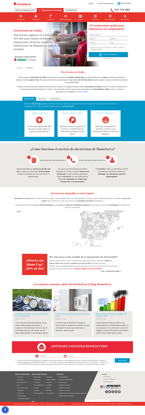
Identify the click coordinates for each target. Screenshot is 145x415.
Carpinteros (49, 377)
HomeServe (20, 68)
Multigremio (20, 390)
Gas (18, 385)
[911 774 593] (112, 9)
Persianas (36, 390)
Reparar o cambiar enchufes (72, 113)
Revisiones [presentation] (42, 99)
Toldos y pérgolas (50, 379)
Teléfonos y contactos (64, 387)
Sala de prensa (63, 382)
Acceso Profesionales (109, 379)
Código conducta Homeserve (66, 395)
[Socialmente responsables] (58, 379)
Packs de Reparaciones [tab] (25, 10)
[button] (5, 410)
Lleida (19, 211)
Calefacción (37, 379)
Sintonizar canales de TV (105, 113)
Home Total (20, 393)
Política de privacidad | (84, 404)
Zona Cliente (107, 376)
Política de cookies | (95, 404)
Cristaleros (49, 385)
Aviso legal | (75, 404)
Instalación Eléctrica (39, 113)
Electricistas (29, 68)
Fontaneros (37, 382)
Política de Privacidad (96, 49)
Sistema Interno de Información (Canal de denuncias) (72, 393)
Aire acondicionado (22, 387)
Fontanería (20, 377)
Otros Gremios (50, 393)
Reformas (48, 390)
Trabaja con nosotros (64, 390)
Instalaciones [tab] (71, 10)
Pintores (48, 387)
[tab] (29, 99)
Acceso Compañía (108, 381)
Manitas (36, 387)
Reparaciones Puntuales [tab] (51, 10)
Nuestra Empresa (63, 377)
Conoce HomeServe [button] (105, 3)
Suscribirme (122, 360)
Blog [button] (91, 3)
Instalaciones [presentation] (55, 99)
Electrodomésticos (22, 382)
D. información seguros (23, 398)
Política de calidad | (116, 404)
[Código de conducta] (58, 395)
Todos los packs (21, 395)
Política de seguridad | (105, 404)
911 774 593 (122, 9)
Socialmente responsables (65, 379)
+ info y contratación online (110, 271)
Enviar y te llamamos (110, 54)
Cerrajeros (49, 382)
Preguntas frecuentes (64, 385)
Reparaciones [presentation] (29, 99)
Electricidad (20, 379)
